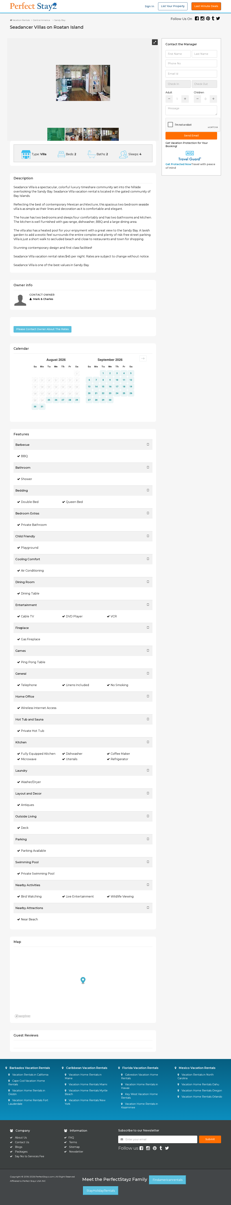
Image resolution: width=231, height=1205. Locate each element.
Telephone (29, 685)
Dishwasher (74, 753)
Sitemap (74, 1147)
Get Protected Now (178, 164)
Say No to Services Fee (29, 1156)
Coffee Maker (120, 753)
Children (199, 92)
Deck (25, 828)
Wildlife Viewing (122, 896)
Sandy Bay (60, 20)
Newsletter (76, 1151)
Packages (21, 1151)
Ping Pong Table (33, 662)
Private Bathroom (34, 525)
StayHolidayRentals (101, 1190)
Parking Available (33, 850)
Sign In (149, 6)
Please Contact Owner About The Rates (42, 329)
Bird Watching (31, 896)
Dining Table (30, 593)
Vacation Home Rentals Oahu (200, 1084)
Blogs (18, 1147)
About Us (20, 1137)
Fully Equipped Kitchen (38, 753)
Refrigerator (119, 759)
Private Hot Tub (32, 731)
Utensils (71, 759)
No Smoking (119, 685)
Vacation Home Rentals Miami (87, 1084)
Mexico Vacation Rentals (196, 1068)
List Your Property (173, 6)
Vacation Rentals (21, 20)
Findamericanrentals (167, 1180)
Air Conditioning (32, 570)
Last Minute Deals (206, 6)
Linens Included (77, 685)
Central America (41, 20)
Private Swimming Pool (38, 873)
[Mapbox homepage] (22, 1016)
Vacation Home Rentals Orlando (201, 1096)
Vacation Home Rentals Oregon (201, 1090)
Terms (73, 1142)
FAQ (71, 1137)
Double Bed (30, 502)
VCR (114, 616)
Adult (168, 92)
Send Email (191, 135)
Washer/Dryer (31, 782)
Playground (29, 547)
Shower (26, 479)
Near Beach (29, 919)
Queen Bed (74, 502)
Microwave (28, 759)
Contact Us (22, 1142)
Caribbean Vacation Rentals (86, 1068)
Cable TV (27, 616)
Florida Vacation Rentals (140, 1068)
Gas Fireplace (30, 639)
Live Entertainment (80, 896)
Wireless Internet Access (38, 708)
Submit (210, 1139)
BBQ (24, 456)
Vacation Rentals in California (30, 1074)
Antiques (27, 805)
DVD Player (74, 616)
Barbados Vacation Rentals (29, 1068)
